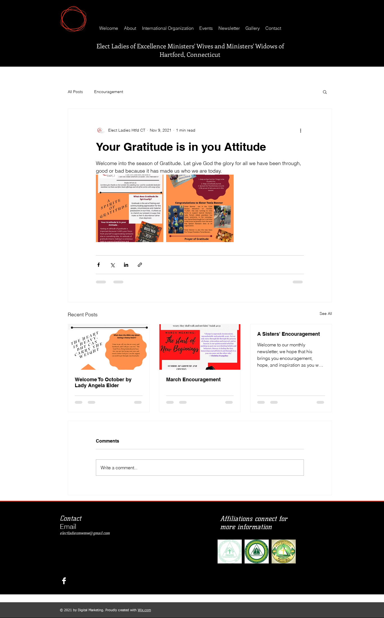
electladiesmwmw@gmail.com (85, 493)
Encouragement (108, 91)
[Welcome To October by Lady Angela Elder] (108, 347)
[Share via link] (140, 264)
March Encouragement (193, 379)
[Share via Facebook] (98, 264)
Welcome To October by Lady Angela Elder (103, 382)
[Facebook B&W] (64, 540)
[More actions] (300, 130)
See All (326, 313)
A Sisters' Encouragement (288, 334)
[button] (324, 91)
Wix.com (144, 570)
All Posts (75, 91)
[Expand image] (129, 208)
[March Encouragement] (200, 347)
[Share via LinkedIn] (126, 264)
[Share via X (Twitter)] (112, 264)
